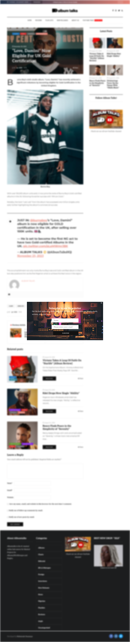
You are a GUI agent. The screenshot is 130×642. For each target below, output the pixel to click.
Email (9, 490)
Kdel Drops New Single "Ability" (114, 55)
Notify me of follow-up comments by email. (26, 510)
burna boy (21, 306)
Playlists (49, 20)
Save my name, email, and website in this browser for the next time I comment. (40, 504)
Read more (49, 378)
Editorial (21, 377)
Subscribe (65, 333)
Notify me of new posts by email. (21, 517)
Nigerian (31, 33)
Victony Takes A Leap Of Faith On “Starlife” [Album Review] (96, 57)
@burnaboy (38, 220)
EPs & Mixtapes (15, 443)
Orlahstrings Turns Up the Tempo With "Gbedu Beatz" (113, 84)
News (23, 33)
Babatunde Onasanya (25, 636)
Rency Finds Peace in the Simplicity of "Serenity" (97, 83)
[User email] (9, 294)
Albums (16, 33)
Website (10, 497)
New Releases (62, 20)
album (11, 306)
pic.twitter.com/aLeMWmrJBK (45, 246)
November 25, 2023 (30, 256)
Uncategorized (41, 33)
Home (30, 20)
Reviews (38, 20)
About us (75, 20)
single (22, 412)
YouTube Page (92, 20)
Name (9, 483)
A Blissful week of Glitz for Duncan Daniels (57, 2)
